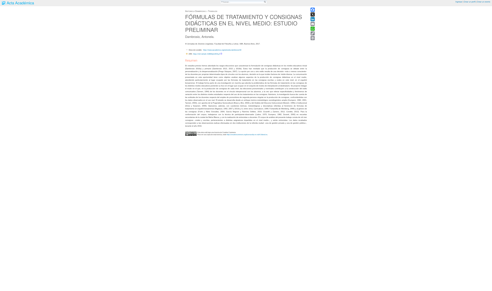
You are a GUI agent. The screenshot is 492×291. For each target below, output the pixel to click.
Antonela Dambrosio (195, 11)
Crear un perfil (469, 1)
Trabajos (212, 11)
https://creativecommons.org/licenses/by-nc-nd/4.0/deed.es (247, 135)
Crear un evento (483, 1)
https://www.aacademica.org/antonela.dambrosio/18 (222, 50)
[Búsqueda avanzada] (222, 2)
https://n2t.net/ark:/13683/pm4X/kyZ (206, 54)
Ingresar (458, 1)
